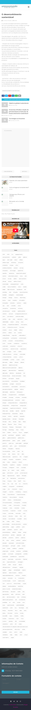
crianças (15, 354)
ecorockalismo (6, 386)
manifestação (20, 486)
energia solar (23, 405)
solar (14, 602)
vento (10, 632)
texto (25, 610)
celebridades (5, 321)
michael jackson (17, 499)
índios (8, 462)
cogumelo (14, 335)
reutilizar (17, 575)
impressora (18, 459)
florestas (11, 427)
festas (24, 421)
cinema (4, 332)
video (11, 634)
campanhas (13, 308)
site (16, 599)
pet (24, 535)
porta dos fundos (20, 543)
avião (22, 284)
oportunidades (6, 524)
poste (18, 545)
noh (25, 516)
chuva (10, 330)
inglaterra (12, 464)
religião (4, 570)
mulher (19, 510)
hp (22, 451)
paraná (16, 529)
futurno (15, 432)
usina (11, 624)
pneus (12, 540)
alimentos (13, 262)
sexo (18, 597)
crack (14, 351)
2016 (8, 254)
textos (4, 613)
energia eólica (6, 405)
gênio (4, 437)
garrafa (4, 435)
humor (4, 454)
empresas (24, 397)
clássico (10, 332)
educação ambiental (7, 389)
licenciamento (21, 478)
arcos (21, 276)
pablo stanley (6, 526)
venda (23, 629)
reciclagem (20, 562)
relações (21, 567)
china (4, 327)
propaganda (18, 553)
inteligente (11, 467)
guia (15, 446)
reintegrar (14, 567)
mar (9, 489)
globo (13, 440)
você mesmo (6, 637)
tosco (11, 615)
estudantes (15, 413)
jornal (16, 473)
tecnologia (21, 607)
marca (20, 489)
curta (23, 359)
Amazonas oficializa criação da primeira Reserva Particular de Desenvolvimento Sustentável (19, 111)
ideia (23, 454)
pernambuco (6, 535)
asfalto (15, 278)
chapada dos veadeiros (13, 324)
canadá (13, 311)
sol (9, 602)
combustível (14, 338)
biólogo (10, 297)
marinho (11, 491)
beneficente (19, 289)
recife (9, 564)
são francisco (6, 591)
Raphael (25, 559)
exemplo (16, 416)
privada (12, 551)
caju (4, 305)
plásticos (23, 537)
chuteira (5, 330)
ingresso (19, 464)
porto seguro (6, 545)
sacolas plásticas (12, 586)
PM (3, 540)
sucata (18, 602)
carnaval (11, 313)
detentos (12, 373)
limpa (4, 481)
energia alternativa (12, 402)
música (4, 513)
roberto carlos (21, 580)
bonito (4, 300)
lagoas (18, 475)
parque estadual (6, 532)
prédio (8, 548)
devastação (18, 373)
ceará (26, 319)
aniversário (5, 270)
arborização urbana (13, 276)
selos (12, 594)
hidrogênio (10, 448)
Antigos (24, 171)
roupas (24, 583)
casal (14, 319)
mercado (21, 497)
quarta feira (21, 556)
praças (23, 545)
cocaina (20, 332)
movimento (5, 510)
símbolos (23, 597)
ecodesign (22, 381)
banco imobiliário (12, 286)
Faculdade (21, 419)
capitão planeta (21, 311)
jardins (22, 470)
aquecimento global (21, 273)
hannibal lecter (22, 446)
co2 (15, 332)
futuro (20, 432)
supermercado (10, 605)
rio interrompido (6, 580)
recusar (14, 564)
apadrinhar (20, 270)
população (11, 543)
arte (26, 276)
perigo (24, 532)
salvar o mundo (6, 589)
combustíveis (6, 338)
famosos (5, 421)
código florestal (6, 335)
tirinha (16, 613)
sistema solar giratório (8, 599)
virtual (25, 634)
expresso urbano (6, 419)
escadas (12, 410)
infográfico (5, 464)
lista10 (19, 481)
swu (16, 607)
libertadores (13, 478)
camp (19, 305)
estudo (21, 413)
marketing (18, 491)
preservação (5, 551)
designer (5, 370)
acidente (14, 257)
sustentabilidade (20, 605)
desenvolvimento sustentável (11, 90)
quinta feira (18, 559)
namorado (18, 513)
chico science (24, 324)
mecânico (5, 497)
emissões (5, 397)
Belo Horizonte (11, 289)
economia (18, 384)
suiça (4, 605)
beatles (25, 286)
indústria (14, 462)
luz (20, 483)
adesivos (25, 257)
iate (9, 454)
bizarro (16, 297)
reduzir (20, 564)
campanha (5, 308)
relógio (9, 570)
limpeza (9, 481)
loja (12, 483)
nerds (16, 516)
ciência (20, 330)
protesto (26, 553)
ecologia (12, 384)
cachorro (19, 303)
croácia (15, 357)
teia (27, 607)
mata (4, 494)
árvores (9, 278)
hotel (18, 451)
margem (5, 491)
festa (20, 421)
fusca (4, 432)
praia (4, 548)
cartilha (4, 319)
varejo (20, 624)
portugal (13, 545)
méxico (9, 499)
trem (17, 618)
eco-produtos (15, 381)
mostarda (5, 508)
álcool (15, 259)
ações (19, 257)
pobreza (18, 540)
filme (15, 424)
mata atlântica (11, 494)
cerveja (4, 324)
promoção (10, 553)
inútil (17, 467)
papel (4, 529)
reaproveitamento (11, 562)
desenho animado (13, 365)
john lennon (10, 473)
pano (23, 526)
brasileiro (15, 300)
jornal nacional (23, 473)
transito (4, 618)
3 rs (12, 254)
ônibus (18, 521)
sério (4, 597)
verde (21, 632)
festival (4, 424)
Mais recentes (8, 171)
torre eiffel (5, 615)
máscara (25, 491)
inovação (5, 467)
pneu (7, 540)
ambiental (5, 265)
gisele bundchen (6, 440)
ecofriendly (5, 384)
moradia (24, 505)
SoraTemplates (12, 704)
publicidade (5, 556)
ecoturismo (22, 386)
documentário (6, 381)
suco (24, 602)
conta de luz (5, 348)
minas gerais (17, 502)
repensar (5, 572)
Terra (16, 610)
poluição (5, 543)
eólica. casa (5, 410)
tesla (21, 610)
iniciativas (25, 464)
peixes (19, 532)
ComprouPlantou (19, 340)
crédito (19, 351)
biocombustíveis (24, 292)
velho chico (17, 629)
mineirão (24, 502)
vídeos (16, 634)
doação (17, 378)
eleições (16, 389)
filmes (20, 424)
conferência (16, 343)
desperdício (21, 370)
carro (4, 316)
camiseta (13, 305)
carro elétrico (10, 316)
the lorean (10, 613)
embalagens (22, 394)
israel (18, 470)
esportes (23, 410)
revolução (10, 578)
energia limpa (14, 405)
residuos (20, 572)
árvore (4, 278)
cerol (22, 321)
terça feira (10, 610)
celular (12, 321)
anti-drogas (13, 270)
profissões (25, 551)
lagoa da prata (10, 475)
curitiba (12, 359)
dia (24, 373)
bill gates (15, 292)
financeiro (5, 427)
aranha (4, 276)
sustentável (5, 607)
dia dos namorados (16, 375)
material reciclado (21, 494)
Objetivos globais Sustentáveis (19, 103)
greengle (26, 443)
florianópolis (18, 427)
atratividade (5, 284)
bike (10, 292)
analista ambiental (7, 268)
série (23, 594)
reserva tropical (12, 572)
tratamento (11, 618)
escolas (17, 410)
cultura (21, 357)
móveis (23, 508)
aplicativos (11, 273)
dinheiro (4, 378)
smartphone (22, 599)
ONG (13, 521)
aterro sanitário (22, 278)
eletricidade (5, 392)
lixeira (4, 483)
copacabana (23, 348)
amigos (11, 265)
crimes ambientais (7, 357)
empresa (18, 397)
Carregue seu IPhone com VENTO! (17, 195)
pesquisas (19, 535)
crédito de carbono (7, 354)
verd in (15, 632)
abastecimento (18, 254)
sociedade (5, 602)
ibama (13, 454)
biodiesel (5, 294)
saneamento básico (16, 589)
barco (19, 286)
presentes (21, 548)
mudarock (12, 510)
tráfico (22, 615)
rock (4, 583)
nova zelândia (11, 518)
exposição (22, 416)
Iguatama (15, 456)
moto (10, 508)
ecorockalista (15, 386)
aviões (4, 286)
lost (16, 483)
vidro (21, 634)
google (23, 440)
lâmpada (24, 475)
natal (24, 513)
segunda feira (6, 594)
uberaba (11, 621)
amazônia (20, 262)
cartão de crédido (20, 316)
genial (23, 435)
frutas (22, 429)
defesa (11, 362)
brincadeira (22, 300)
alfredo (21, 259)
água (4, 259)
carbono (5, 313)
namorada (10, 513)
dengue (16, 362)
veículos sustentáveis (7, 629)
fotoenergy (11, 429)
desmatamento (12, 370)
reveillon (24, 575)
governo (5, 443)
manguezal (11, 486)
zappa (12, 637)
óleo (3, 521)
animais (21, 268)
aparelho (5, 273)
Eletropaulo (19, 392)
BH (25, 289)
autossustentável (14, 284)
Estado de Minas (6, 413)
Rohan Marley (17, 583)
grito (11, 446)
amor (17, 265)
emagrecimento (12, 394)
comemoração (22, 338)
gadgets (26, 432)
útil (15, 624)
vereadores (5, 634)
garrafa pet (11, 435)
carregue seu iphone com (21, 313)
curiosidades (5, 359)
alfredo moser (6, 262)
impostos (11, 459)
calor (8, 305)
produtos (18, 551)
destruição (5, 373)
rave (4, 562)
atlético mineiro (17, 281)
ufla (16, 621)
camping (20, 308)
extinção (15, 419)
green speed (18, 443)
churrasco (21, 327)
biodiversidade (19, 294)
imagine (5, 459)
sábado (4, 586)
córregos (9, 351)
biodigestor (11, 294)
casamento (20, 319)
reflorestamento (6, 567)
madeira (5, 486)
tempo (4, 610)
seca (24, 591)
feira (10, 421)
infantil (20, 462)
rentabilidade (17, 570)
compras (10, 340)
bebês (4, 289)
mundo (25, 510)
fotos (17, 429)
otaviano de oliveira (16, 524)
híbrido (4, 448)
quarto (4, 559)
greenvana (5, 446)
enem (23, 400)
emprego (11, 397)
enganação (5, 408)
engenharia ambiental (15, 408)
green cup (11, 443)
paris (21, 529)
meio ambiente (13, 497)
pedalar (14, 532)
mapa (4, 489)
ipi (8, 470)
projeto (4, 553)
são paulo (13, 591)
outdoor (25, 524)
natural (4, 516)
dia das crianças (6, 375)
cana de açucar (6, 311)
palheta (18, 526)
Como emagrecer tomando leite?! (19, 187)
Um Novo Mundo (7, 20)
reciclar (4, 564)
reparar (24, 570)
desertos (20, 367)
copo (4, 351)
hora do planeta (6, 451)
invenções (23, 467)
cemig (17, 321)
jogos (4, 473)
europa (4, 416)
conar (4, 343)
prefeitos (14, 548)
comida (4, 340)
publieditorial (13, 556)
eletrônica (12, 392)
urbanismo (5, 624)
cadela (24, 303)
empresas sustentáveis (8, 400)
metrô (4, 499)
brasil (9, 300)
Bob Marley (23, 297)
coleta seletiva (22, 335)
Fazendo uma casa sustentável (18, 180)
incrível (24, 459)
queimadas (10, 559)
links (15, 481)
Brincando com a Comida (16, 201)
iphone (4, 470)
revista (4, 578)
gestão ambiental (11, 437)
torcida (21, 613)
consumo (20, 346)
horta (13, 451)
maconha (25, 483)
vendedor (5, 632)
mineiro (4, 505)
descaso (22, 362)
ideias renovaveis (6, 456)
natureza (10, 516)
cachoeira (12, 303)
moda (10, 505)
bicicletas (5, 292)
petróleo (4, 537)
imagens (26, 456)
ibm (19, 454)
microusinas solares (7, 502)
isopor (12, 470)
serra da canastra (11, 597)
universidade (22, 621)
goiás (18, 440)
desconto (5, 365)
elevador (5, 394)
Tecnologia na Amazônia (17, 118)
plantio (17, 537)
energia (4, 402)
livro (24, 481)
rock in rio (9, 583)
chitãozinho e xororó (12, 327)
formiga (4, 429)
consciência (24, 343)
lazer (4, 478)
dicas (24, 375)
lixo (8, 483)
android (15, 268)
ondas (8, 521)
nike (21, 516)
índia (4, 462)
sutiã (11, 607)
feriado (14, 421)
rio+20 (14, 580)
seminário (18, 594)
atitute (9, 281)
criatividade (22, 354)
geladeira (18, 435)
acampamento (6, 257)
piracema (11, 537)
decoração (5, 362)
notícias (4, 518)
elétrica (22, 389)
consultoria (12, 346)
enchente (17, 400)
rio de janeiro (21, 578)
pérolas (12, 535)
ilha (20, 456)
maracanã (14, 489)
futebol (9, 432)
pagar (12, 526)
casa (9, 319)
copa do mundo (14, 348)
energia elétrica (23, 402)
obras (25, 518)
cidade (15, 330)
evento (9, 416)
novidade (19, 518)
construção (5, 346)
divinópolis (11, 378)
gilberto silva (21, 437)
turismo (4, 621)
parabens (9, 529)
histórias (18, 448)
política (24, 540)
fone (25, 427)
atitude (4, 281)
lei (7, 478)
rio (15, 578)
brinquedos (5, 303)
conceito (9, 343)
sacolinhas (20, 586)
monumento (17, 505)
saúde (19, 591)
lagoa (4, 475)
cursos (17, 359)
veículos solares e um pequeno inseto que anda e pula (15, 626)
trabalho (16, 615)
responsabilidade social (8, 575)
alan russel (9, 259)
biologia (4, 297)
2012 (4, 254)
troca (22, 618)
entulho (25, 408)
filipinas (10, 424)
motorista (16, 508)
